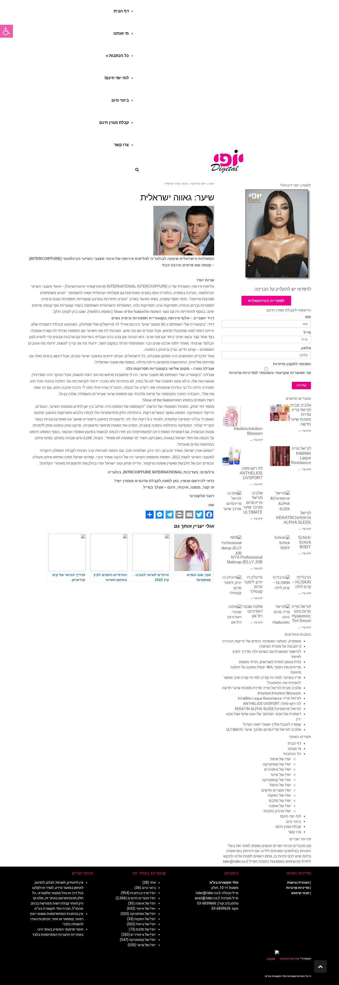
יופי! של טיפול (280, 785)
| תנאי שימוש (301, 893)
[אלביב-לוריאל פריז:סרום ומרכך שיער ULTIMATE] (231, 501)
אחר (153, 882)
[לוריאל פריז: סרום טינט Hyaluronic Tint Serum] (280, 614)
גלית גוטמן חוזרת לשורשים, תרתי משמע (270, 662)
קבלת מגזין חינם (288, 826)
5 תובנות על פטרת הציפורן (280, 646)
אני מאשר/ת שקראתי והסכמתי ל (270, 373)
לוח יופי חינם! (290, 816)
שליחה (301, 385)
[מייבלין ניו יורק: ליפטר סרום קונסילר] (231, 585)
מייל (307, 332)
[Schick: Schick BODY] (280, 545)
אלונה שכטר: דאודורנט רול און (252, 611)
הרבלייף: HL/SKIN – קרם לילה (301, 582)
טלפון (306, 348)
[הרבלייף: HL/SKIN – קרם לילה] (280, 585)
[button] (6, 31)
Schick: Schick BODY (304, 542)
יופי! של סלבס (280, 800)
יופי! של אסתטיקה (277, 764)
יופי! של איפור (280, 759)
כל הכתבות (292, 754)
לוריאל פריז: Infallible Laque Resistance (269, 698)
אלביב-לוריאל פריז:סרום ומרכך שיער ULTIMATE (253, 502)
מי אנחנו (294, 748)
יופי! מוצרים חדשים (276, 790)
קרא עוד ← (305, 430)
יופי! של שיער (280, 774)
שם (308, 317)
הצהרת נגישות (298, 882)
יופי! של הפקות (279, 795)
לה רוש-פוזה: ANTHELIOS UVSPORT (251, 473)
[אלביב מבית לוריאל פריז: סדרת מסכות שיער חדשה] (280, 413)
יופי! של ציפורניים (277, 769)
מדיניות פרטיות (297, 888)
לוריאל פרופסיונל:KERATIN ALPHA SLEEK (293, 517)
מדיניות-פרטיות (242, 373)
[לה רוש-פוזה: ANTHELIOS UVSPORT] (231, 456)
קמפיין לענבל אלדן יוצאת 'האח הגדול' (272, 724)
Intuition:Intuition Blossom (279, 693)
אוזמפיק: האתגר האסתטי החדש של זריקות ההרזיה (261, 641)
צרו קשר (294, 832)
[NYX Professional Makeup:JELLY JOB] (231, 545)
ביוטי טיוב (293, 821)
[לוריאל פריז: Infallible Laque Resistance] (280, 456)
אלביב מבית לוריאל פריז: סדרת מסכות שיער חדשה (261, 688)
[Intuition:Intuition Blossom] (231, 416)
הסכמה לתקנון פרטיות (292, 364)
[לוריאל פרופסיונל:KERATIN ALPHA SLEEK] (280, 501)
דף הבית (294, 743)
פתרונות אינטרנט (289, 958)
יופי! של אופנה (280, 806)
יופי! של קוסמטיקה (276, 780)
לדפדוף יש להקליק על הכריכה (283, 289)
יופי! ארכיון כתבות (277, 811)
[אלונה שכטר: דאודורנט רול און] (231, 614)
